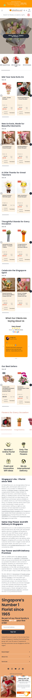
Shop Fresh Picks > (16, 36)
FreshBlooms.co (6, 515)
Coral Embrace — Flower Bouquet (7, 147)
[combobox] (16, 15)
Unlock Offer (23, 692)
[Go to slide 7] (13, 358)
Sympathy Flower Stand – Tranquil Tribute (7, 246)
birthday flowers (13, 490)
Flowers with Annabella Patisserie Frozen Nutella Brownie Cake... (8, 389)
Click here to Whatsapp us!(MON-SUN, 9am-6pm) (17, 5)
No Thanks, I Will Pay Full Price (23, 695)
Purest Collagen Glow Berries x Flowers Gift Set (22, 295)
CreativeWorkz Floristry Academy (11, 511)
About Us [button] (5, 657)
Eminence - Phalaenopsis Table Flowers (23, 388)
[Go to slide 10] (17, 358)
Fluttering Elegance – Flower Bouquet (23, 98)
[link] (5, 61)
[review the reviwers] (6, 342)
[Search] (28, 15)
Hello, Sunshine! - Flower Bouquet (22, 196)
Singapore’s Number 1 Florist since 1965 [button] (13, 607)
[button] (30, 95)
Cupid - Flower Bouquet (6, 98)
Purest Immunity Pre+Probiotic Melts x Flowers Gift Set (8, 295)
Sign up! (13, 632)
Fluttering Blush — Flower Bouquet (23, 147)
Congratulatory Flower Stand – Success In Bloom (22, 246)
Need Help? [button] (5, 652)
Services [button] (4, 661)
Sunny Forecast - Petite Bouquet (7, 196)
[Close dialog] (30, 677)
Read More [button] (9, 353)
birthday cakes (24, 490)
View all (4, 80)
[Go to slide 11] (18, 358)
